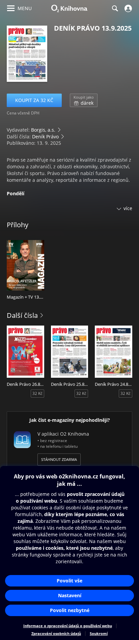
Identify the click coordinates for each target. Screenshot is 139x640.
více (127, 208)
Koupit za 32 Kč (34, 100)
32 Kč (37, 393)
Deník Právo (45, 136)
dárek (84, 100)
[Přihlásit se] (127, 8)
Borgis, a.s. (43, 130)
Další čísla (22, 315)
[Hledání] (114, 8)
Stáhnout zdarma (59, 459)
